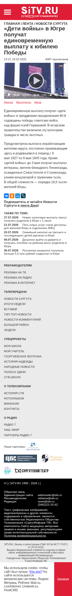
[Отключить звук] (56, 94)
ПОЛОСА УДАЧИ (15, 372)
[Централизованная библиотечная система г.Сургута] (22, 458)
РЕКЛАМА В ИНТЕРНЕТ (19, 282)
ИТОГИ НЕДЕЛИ (14, 304)
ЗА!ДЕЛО (10, 330)
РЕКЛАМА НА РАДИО (18, 277)
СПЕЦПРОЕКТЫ (15, 339)
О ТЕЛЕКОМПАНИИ (17, 386)
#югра (8, 102)
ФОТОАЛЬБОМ (14, 398)
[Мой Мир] (17, 195)
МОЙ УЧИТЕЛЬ (14, 351)
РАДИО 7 (10, 424)
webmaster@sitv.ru (50, 495)
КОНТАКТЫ (11, 408)
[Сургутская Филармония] (35, 446)
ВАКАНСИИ (11, 403)
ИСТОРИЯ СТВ (14, 393)
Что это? (35, 571)
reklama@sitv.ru (48, 498)
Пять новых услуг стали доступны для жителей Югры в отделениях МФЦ (35, 226)
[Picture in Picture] (50, 94)
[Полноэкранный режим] (62, 94)
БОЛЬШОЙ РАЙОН (16, 324)
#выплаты (23, 102)
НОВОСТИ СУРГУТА (17, 298)
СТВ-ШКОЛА (12, 377)
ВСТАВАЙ (10, 309)
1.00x (44, 95)
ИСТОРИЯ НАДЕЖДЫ (18, 361)
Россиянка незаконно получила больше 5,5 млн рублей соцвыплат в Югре (34, 252)
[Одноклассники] (12, 195)
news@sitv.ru (46, 501)
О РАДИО (10, 417)
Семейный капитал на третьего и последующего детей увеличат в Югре (35, 234)
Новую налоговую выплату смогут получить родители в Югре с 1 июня (35, 219)
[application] (36, 81)
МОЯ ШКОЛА (12, 346)
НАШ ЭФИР (11, 429)
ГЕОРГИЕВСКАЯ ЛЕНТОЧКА (22, 356)
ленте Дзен (29, 205)
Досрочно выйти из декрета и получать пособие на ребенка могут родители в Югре (35, 243)
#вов (37, 102)
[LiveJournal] (23, 195)
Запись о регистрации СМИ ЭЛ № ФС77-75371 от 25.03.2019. (41, 546)
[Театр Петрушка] (9, 470)
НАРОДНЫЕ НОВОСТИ (19, 366)
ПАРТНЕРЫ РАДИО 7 (18, 435)
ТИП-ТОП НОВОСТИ (17, 314)
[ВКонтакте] (6, 195)
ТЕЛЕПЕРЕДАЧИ (15, 291)
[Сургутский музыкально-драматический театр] (33, 470)
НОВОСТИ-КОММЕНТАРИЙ (22, 319)
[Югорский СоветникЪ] (54, 458)
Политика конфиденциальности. (25, 535)
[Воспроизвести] (36, 81)
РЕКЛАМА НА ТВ (15, 272)
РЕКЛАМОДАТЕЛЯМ (18, 265)
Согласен (63, 579)
